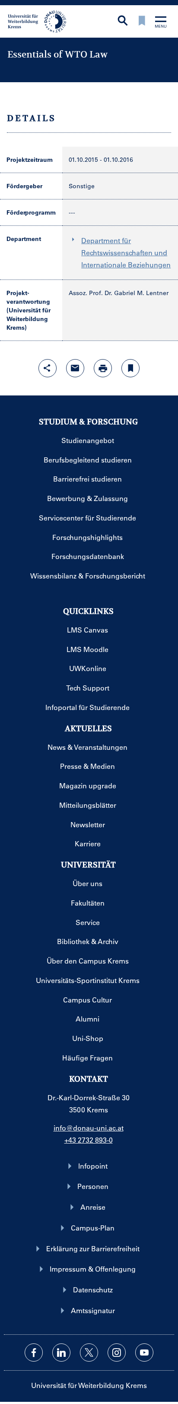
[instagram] (117, 1352)
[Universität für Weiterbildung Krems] (40, 21)
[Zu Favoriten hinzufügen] (130, 368)
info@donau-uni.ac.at (89, 1127)
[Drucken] (103, 368)
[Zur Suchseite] (122, 21)
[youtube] (144, 1352)
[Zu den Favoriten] (141, 21)
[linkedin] (61, 1352)
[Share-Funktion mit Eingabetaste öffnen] (47, 368)
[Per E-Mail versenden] (75, 368)
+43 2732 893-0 (88, 1139)
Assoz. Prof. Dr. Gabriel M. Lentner (118, 293)
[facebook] (34, 1352)
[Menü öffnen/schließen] (160, 22)
